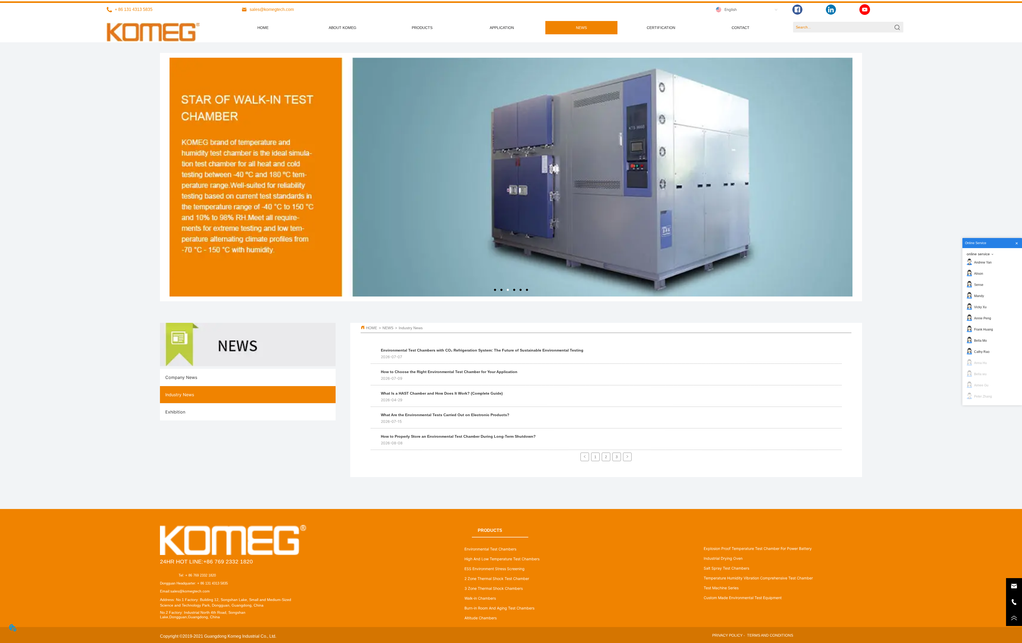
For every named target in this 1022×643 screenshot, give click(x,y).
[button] (501, 28)
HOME (371, 328)
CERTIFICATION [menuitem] (661, 28)
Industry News (411, 328)
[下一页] (627, 457)
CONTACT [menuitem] (740, 28)
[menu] (501, 27)
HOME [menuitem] (263, 28)
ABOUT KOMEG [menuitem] (342, 28)
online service (978, 254)
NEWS (387, 328)
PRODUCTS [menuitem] (422, 28)
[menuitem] (502, 27)
